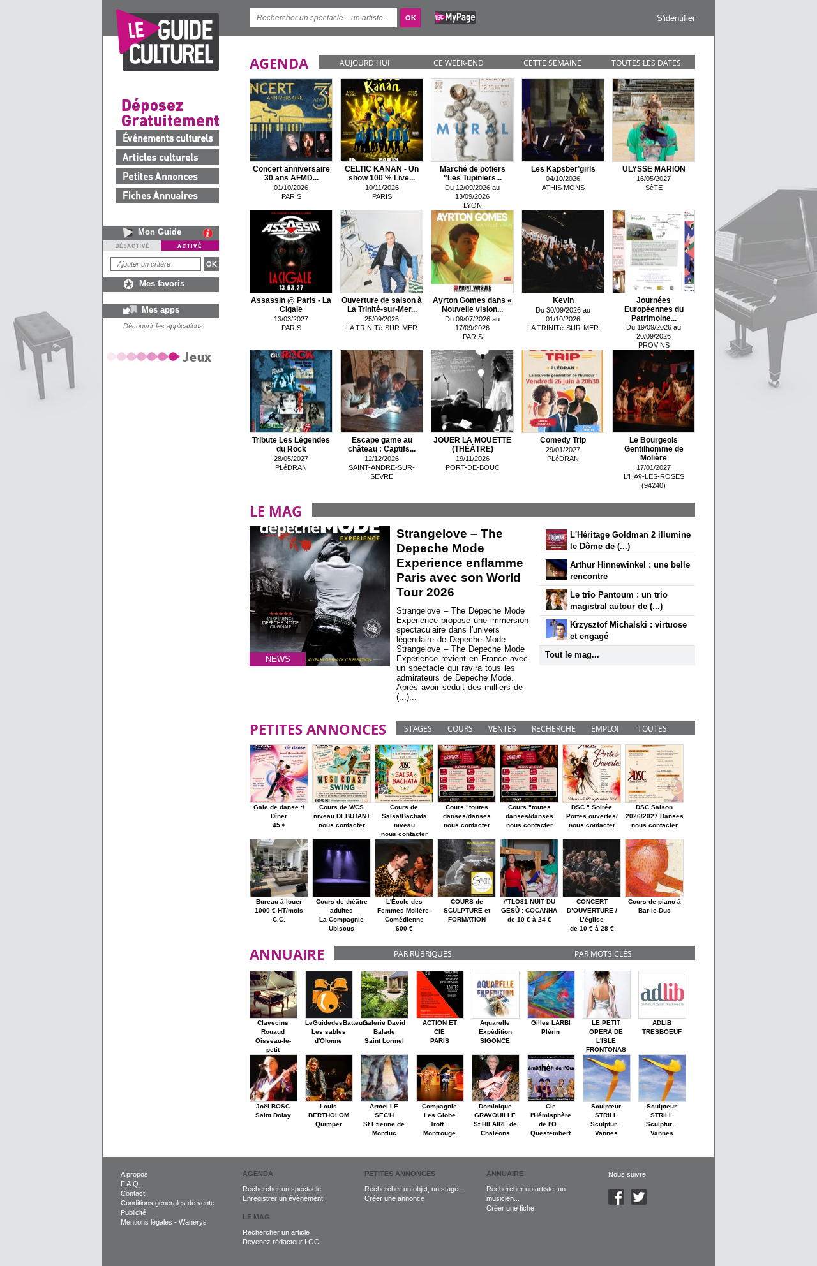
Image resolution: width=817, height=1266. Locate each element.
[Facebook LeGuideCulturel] (619, 1202)
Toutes (652, 728)
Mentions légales (146, 1222)
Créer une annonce (394, 1198)
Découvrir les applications (163, 326)
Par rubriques (423, 953)
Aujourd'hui (364, 62)
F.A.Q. (130, 1184)
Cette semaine (552, 62)
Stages (418, 728)
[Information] (211, 233)
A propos (134, 1174)
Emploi (604, 728)
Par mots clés (603, 953)
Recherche (554, 728)
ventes (502, 728)
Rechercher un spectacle (282, 1189)
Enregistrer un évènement (283, 1198)
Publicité (133, 1212)
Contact (133, 1193)
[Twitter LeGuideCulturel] (642, 1202)
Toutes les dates (646, 62)
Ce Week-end (458, 62)
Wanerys (193, 1222)
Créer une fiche (510, 1208)
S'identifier (676, 18)
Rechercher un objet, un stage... (414, 1189)
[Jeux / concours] (161, 356)
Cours (460, 728)
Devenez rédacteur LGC (281, 1242)
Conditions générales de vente (167, 1203)
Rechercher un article (276, 1232)
